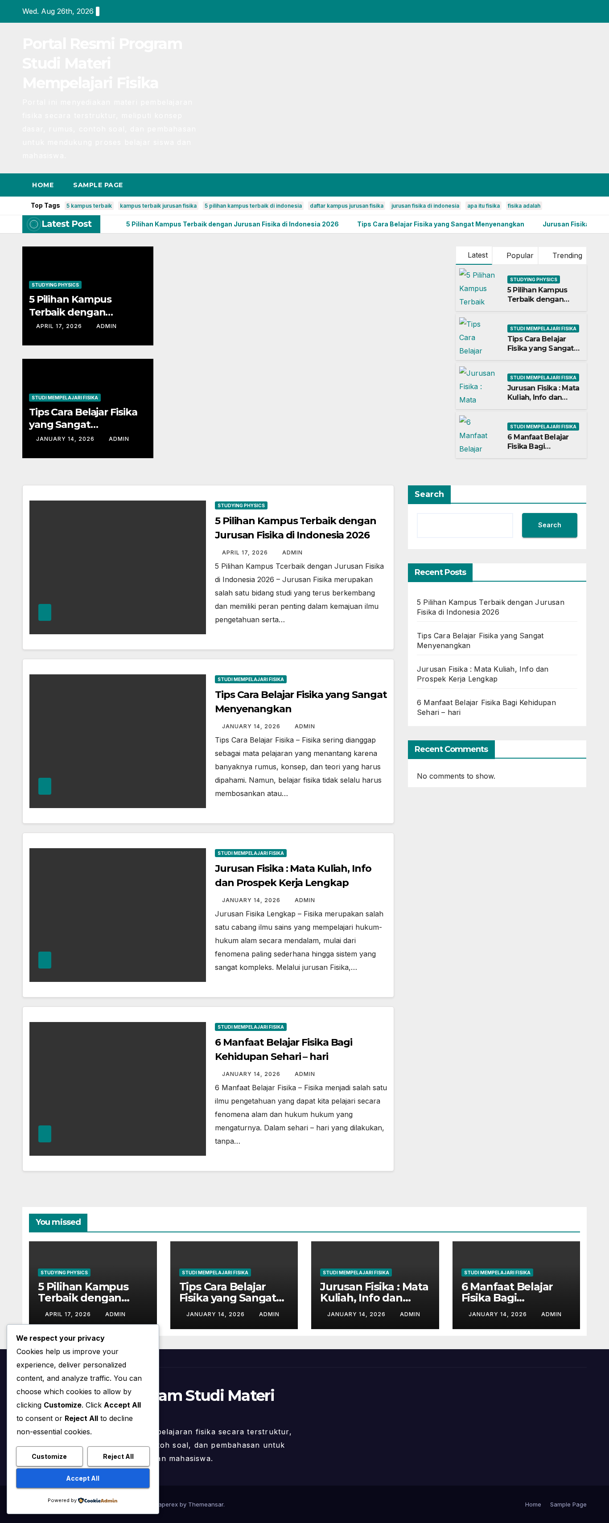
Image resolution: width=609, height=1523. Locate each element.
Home (42, 185)
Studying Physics (55, 284)
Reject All (118, 1456)
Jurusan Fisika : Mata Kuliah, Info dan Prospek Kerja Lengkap (543, 402)
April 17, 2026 (60, 326)
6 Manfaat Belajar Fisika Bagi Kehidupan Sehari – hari (541, 451)
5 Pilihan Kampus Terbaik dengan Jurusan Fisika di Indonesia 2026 (537, 304)
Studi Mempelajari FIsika (65, 397)
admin (106, 326)
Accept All (82, 1478)
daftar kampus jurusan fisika (346, 205)
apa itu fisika (483, 205)
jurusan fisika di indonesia (425, 205)
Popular (519, 255)
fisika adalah (524, 205)
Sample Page (98, 185)
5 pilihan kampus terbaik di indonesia (253, 205)
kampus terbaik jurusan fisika (158, 205)
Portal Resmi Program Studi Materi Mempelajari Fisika (102, 63)
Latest (478, 254)
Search (429, 494)
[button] (563, 185)
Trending (566, 255)
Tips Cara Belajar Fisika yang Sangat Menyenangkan (83, 424)
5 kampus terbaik (89, 205)
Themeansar (205, 1504)
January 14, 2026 (66, 438)
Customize (49, 1456)
